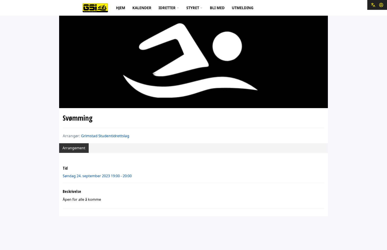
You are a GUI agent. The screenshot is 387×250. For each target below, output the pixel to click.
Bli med (217, 7)
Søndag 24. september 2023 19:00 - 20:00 (97, 175)
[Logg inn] (381, 5)
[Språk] (373, 5)
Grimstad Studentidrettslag (105, 135)
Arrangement (73, 147)
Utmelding (243, 7)
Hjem (120, 7)
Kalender (141, 7)
